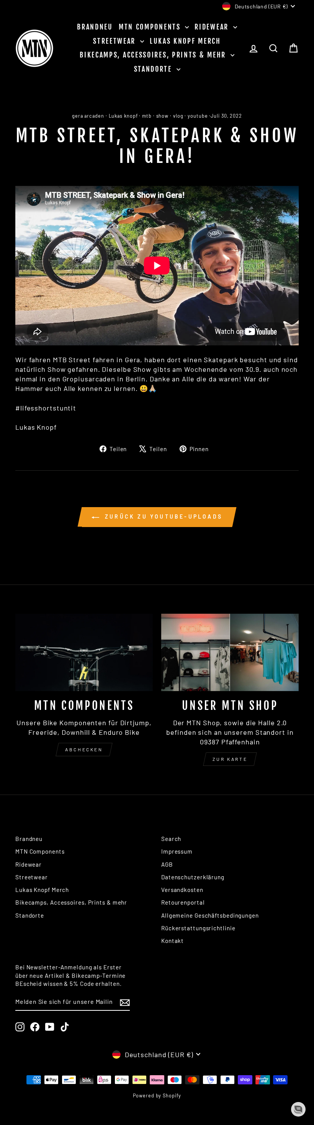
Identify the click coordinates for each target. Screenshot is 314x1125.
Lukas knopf (123, 116)
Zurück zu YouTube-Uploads (162, 516)
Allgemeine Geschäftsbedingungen (210, 915)
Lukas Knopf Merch (185, 41)
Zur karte (230, 759)
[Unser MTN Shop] (230, 652)
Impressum (177, 851)
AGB (167, 864)
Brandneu (95, 27)
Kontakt (172, 940)
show (162, 116)
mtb (147, 116)
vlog (178, 116)
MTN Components (151, 27)
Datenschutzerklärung (192, 877)
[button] (298, 1109)
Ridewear (213, 27)
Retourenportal (183, 902)
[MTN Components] (84, 652)
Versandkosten (182, 889)
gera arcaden (88, 116)
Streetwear (115, 41)
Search (171, 838)
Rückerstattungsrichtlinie (198, 928)
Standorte (154, 69)
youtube (198, 116)
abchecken (84, 749)
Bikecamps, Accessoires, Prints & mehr (154, 55)
